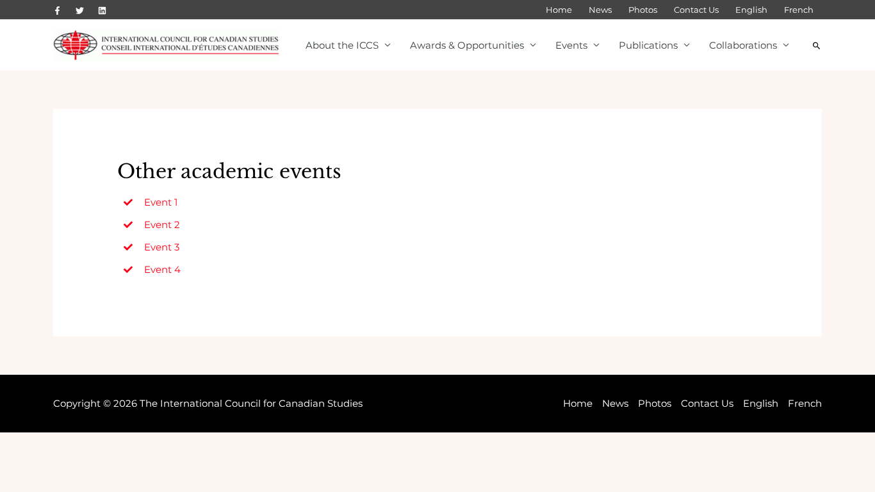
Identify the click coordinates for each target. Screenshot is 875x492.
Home (559, 9)
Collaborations (743, 45)
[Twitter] (80, 10)
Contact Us (696, 9)
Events (571, 45)
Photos (642, 9)
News (600, 9)
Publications (648, 45)
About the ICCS (342, 45)
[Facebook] (57, 10)
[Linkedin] (102, 10)
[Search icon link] (817, 45)
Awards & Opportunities (467, 45)
